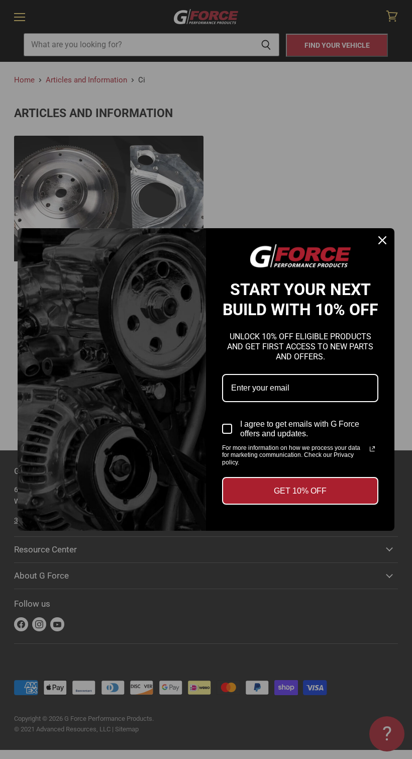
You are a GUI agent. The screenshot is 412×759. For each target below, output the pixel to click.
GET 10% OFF (300, 491)
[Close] (382, 240)
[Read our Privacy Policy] (372, 449)
